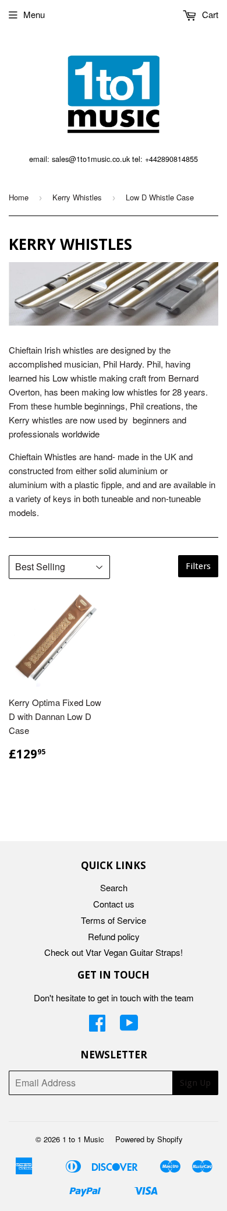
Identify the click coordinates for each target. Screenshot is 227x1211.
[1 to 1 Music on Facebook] (97, 1026)
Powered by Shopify (149, 1139)
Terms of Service (113, 920)
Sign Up (195, 1083)
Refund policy (114, 936)
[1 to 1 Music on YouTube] (129, 1026)
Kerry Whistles (77, 197)
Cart (209, 14)
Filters (198, 566)
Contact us (113, 904)
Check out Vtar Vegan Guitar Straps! (113, 952)
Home (19, 197)
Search (113, 887)
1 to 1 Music (83, 1139)
